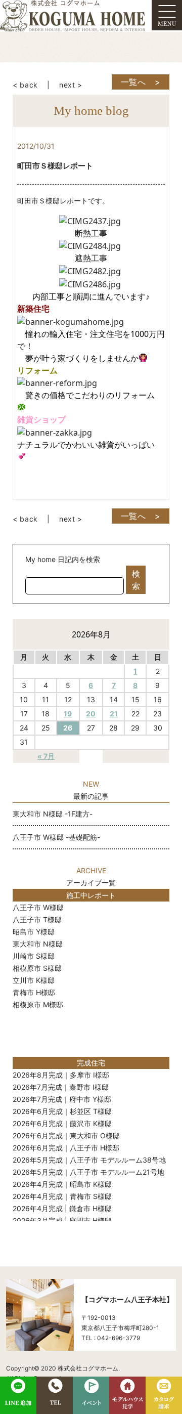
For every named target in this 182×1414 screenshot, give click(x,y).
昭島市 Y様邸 (34, 931)
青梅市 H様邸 (34, 992)
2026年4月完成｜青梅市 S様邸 (62, 1196)
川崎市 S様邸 (34, 956)
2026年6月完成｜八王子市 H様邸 (66, 1147)
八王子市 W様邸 (38, 907)
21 (114, 713)
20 (91, 713)
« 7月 (46, 756)
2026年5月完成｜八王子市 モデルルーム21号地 (88, 1172)
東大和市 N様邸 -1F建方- (53, 813)
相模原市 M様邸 (38, 1004)
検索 (136, 579)
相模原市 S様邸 (37, 968)
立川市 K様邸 (34, 980)
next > (70, 84)
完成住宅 (91, 1062)
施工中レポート (91, 895)
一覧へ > (141, 82)
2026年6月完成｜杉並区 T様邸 (62, 1111)
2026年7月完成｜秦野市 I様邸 (61, 1087)
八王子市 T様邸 (37, 919)
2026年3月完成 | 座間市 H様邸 (62, 1220)
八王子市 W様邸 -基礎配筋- (56, 837)
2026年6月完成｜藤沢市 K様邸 (62, 1123)
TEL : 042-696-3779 (110, 1338)
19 (68, 713)
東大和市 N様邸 (38, 943)
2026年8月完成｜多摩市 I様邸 (61, 1074)
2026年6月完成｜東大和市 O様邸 (66, 1135)
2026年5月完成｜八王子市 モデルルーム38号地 (89, 1159)
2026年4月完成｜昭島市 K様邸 (62, 1184)
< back (25, 84)
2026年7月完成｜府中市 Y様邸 (62, 1099)
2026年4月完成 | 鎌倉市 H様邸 (62, 1208)
